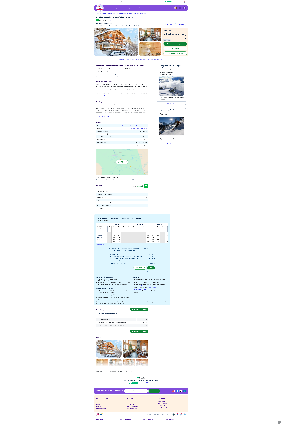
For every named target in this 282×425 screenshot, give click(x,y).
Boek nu (151, 268)
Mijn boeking (130, 404)
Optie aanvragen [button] (175, 48)
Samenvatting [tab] (100, 189)
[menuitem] (98, 13)
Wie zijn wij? (99, 404)
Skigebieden (118, 8)
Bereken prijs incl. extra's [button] (175, 53)
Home (97, 13)
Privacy (163, 414)
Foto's (161, 59)
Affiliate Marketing (101, 408)
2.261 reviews (149, 383)
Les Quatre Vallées (111, 13)
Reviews (132, 59)
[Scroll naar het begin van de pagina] (279, 422)
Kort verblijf (136, 8)
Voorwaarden (149, 414)
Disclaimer (157, 414)
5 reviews (109, 20)
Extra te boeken (155, 59)
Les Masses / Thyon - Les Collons (124, 13)
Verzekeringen (131, 402)
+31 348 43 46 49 (162, 407)
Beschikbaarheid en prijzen (142, 59)
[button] (122, 162)
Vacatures (98, 406)
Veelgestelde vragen (132, 406)
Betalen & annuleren (132, 408)
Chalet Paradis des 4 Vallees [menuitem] (140, 13)
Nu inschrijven (154, 391)
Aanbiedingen (127, 8)
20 (159, 54)
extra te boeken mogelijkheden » (114, 299)
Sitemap (168, 414)
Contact (98, 402)
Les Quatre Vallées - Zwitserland (138, 128)
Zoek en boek (108, 8)
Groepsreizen (145, 8)
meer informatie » (138, 286)
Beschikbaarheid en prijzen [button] (175, 44)
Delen (170, 24)
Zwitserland (103, 13)
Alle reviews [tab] (110, 189)
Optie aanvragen (140, 268)
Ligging (127, 59)
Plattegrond (144, 125)
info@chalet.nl (161, 405)
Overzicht (121, 59)
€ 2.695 (167, 34)
